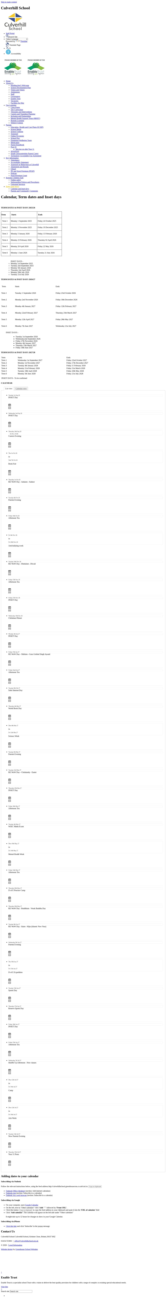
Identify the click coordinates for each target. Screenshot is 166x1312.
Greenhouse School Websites (26, 1249)
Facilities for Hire (17, 103)
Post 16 (13, 147)
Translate (23, 41)
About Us (9, 83)
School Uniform (17, 132)
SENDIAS (15, 151)
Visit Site (4, 1287)
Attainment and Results (20, 167)
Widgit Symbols (17, 123)
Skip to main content (9, 2)
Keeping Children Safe (14, 178)
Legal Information (15, 1245)
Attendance (15, 160)
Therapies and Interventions (21, 112)
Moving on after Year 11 (25, 149)
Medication (15, 143)
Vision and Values (18, 90)
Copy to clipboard (95, 1186)
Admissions (15, 92)
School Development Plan (21, 88)
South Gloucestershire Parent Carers (24, 154)
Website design (7, 1249)
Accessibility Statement (20, 162)
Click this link (11, 1226)
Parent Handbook (17, 145)
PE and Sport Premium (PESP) (23, 171)
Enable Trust (15, 99)
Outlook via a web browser (16, 1195)
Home (8, 81)
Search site (5, 1291)
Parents (8, 125)
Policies (14, 173)
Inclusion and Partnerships (21, 116)
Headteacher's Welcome (20, 85)
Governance (15, 96)
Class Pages (15, 107)
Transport (14, 134)
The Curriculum (17, 110)
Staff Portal (10, 33)
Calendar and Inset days (20, 189)
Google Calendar (31, 1205)
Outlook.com (11, 1193)
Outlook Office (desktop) (15, 1191)
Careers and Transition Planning (23, 114)
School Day (15, 138)
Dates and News (12, 187)
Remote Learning (17, 121)
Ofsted (13, 169)
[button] (7, 36)
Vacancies (14, 101)
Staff (12, 94)
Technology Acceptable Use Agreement (26, 156)
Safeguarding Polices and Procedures (25, 182)
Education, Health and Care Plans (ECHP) (27, 127)
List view (8, 389)
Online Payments (17, 136)
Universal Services (18, 184)
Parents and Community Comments (24, 191)
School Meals (16, 129)
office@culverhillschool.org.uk (26, 1241)
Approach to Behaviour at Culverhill (25, 165)
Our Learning (11, 105)
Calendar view (21, 389)
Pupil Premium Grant (19, 176)
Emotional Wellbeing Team (21, 140)
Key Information (12, 158)
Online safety (16, 180)
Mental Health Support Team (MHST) (25, 118)
